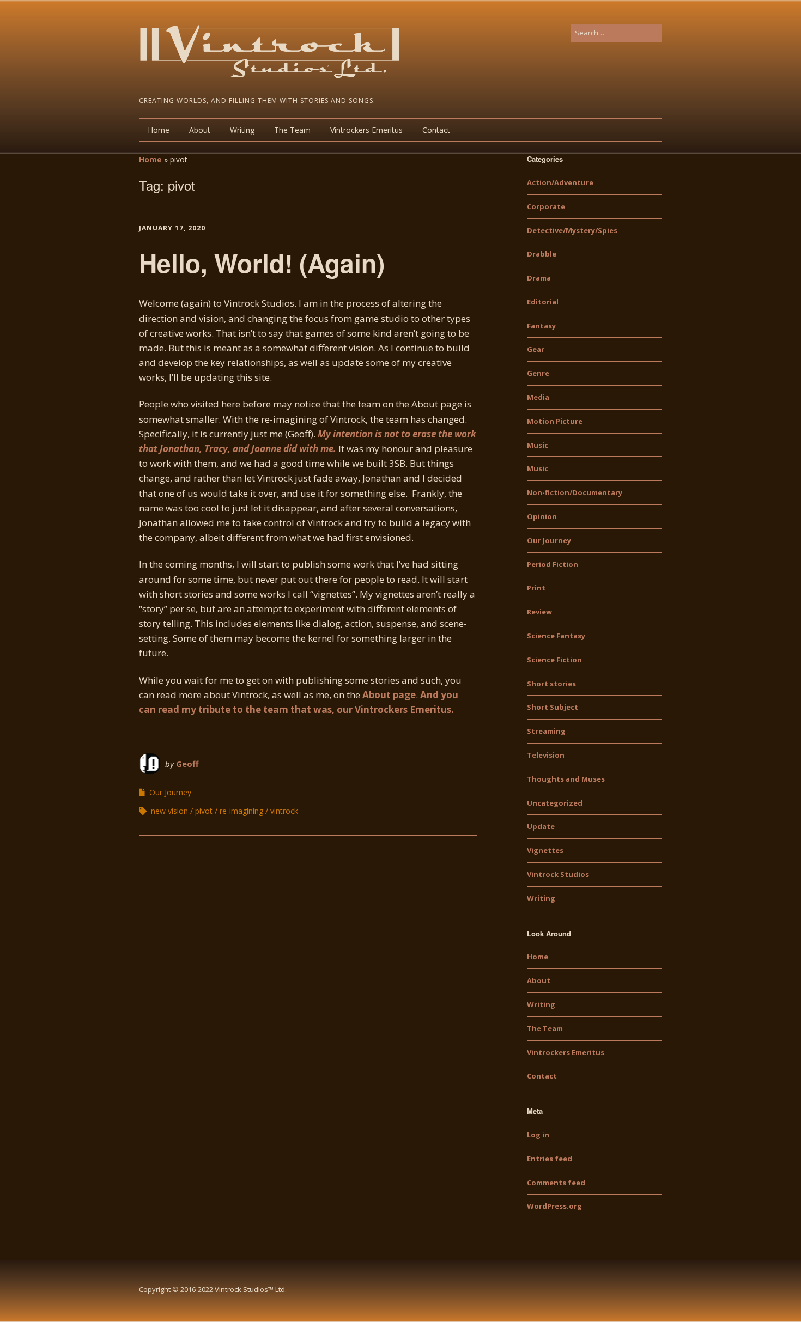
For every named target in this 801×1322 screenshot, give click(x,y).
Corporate (546, 206)
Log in (538, 1135)
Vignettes (545, 850)
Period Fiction (552, 564)
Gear (535, 349)
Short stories (551, 684)
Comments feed (556, 1182)
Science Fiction (554, 660)
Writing (242, 130)
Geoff (187, 763)
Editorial (543, 302)
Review (539, 612)
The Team (292, 130)
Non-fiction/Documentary (574, 492)
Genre (538, 373)
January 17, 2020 (172, 228)
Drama (539, 278)
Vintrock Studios (558, 874)
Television (546, 755)
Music (537, 445)
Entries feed (549, 1158)
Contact (436, 130)
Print (536, 588)
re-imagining (241, 811)
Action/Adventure (560, 182)
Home (158, 130)
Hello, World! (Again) (262, 263)
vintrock (284, 811)
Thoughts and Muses (566, 779)
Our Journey (170, 792)
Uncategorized (554, 803)
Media (538, 397)
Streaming (546, 731)
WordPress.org (554, 1206)
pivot (204, 811)
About (199, 130)
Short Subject (552, 707)
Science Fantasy (556, 636)
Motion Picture (554, 421)
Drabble (541, 254)
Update (541, 826)
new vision (169, 811)
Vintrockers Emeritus (366, 130)
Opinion (542, 516)
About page (389, 695)
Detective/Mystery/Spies (572, 230)
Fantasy (541, 326)
